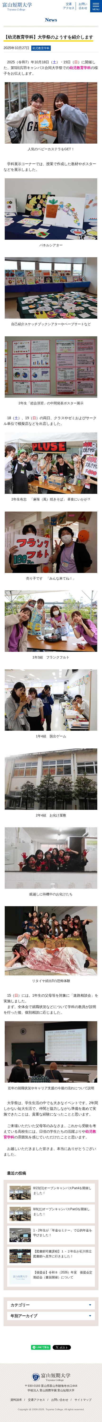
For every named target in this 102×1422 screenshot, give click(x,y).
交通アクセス (36, 1399)
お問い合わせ (59, 1399)
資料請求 (16, 1399)
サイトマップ (83, 1399)
